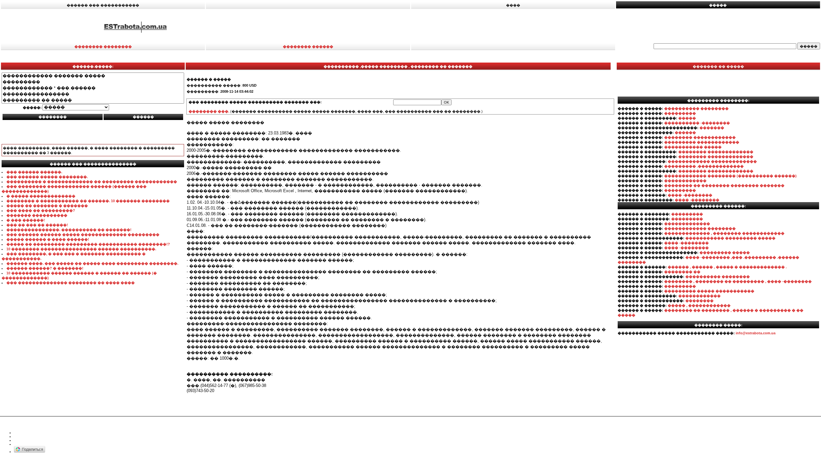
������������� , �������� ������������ (724, 233)
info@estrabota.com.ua (755, 333)
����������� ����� (693, 147)
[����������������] (93, 94)
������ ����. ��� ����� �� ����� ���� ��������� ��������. (92, 263)
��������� (680, 113)
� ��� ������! (25, 220)
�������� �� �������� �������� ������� (724, 185)
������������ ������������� (712, 161)
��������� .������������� (704, 166)
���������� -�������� (697, 123)
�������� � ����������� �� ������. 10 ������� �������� (88, 201)
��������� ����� (724, 252)
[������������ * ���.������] (93, 88)
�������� (699, 301)
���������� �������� (696, 108)
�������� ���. (209, 111)
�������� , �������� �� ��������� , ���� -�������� (738, 281)
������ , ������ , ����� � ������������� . (727, 267)
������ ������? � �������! (44, 268)
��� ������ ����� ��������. (47, 177)
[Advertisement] (546, 26)
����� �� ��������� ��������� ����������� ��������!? (88, 244)
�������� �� (682, 272)
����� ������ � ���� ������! (47, 239)
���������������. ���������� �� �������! (68, 230)
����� (687, 118)
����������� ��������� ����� (730, 238)
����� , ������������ (699, 305)
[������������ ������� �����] (93, 76)
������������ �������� (700, 228)
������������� (687, 224)
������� (711, 128)
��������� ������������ (701, 142)
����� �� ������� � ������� (47, 206)
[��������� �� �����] (93, 100)
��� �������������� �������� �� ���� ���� (70, 283)
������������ (685, 181)
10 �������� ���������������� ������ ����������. (81, 249)
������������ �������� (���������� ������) (730, 176)
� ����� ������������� (40, 196)
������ (685, 132)
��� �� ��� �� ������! (37, 225)
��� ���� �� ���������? (40, 210)
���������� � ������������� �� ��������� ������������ (91, 182)
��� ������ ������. (34, 172)
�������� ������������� (715, 152)
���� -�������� (690, 195)
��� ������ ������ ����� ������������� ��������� (82, 234)
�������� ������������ (700, 137)
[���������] (93, 82)
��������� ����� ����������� (709, 291)
